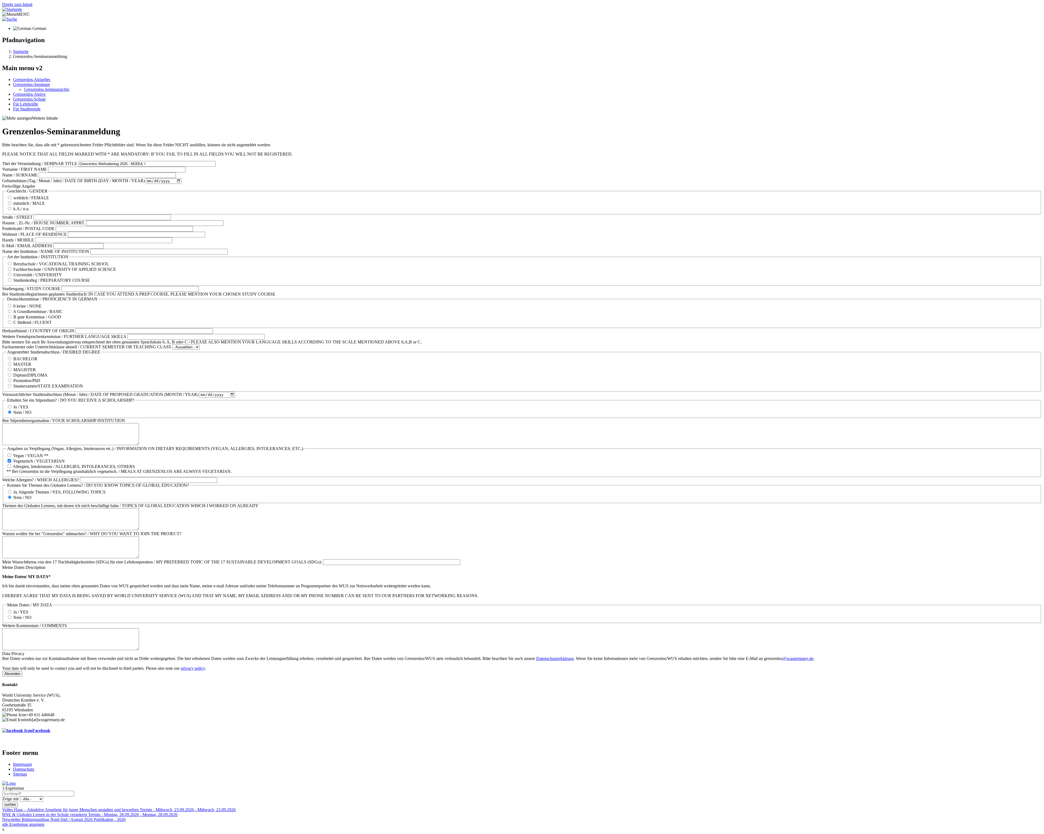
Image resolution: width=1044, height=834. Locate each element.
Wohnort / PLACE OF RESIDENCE (34, 234)
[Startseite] (12, 9)
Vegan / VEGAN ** (30, 455)
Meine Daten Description (23, 567)
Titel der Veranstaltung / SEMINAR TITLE (39, 163)
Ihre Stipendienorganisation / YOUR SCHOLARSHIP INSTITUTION (63, 420)
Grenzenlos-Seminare (31, 84)
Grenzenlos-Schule (29, 99)
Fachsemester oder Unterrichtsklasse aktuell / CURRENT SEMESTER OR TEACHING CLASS (86, 347)
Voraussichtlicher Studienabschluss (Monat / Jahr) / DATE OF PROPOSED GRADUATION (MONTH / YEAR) (100, 394)
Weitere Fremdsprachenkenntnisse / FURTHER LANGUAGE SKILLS (64, 336)
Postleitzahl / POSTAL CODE (28, 228)
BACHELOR (25, 358)
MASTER (22, 364)
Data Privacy (13, 653)
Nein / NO (22, 412)
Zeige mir (10, 798)
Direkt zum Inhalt (17, 4)
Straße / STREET (17, 217)
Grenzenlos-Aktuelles (31, 79)
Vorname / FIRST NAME (24, 169)
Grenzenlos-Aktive (29, 94)
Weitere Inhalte (45, 118)
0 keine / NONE (27, 306)
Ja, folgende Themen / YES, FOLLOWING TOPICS (59, 492)
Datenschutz (23, 769)
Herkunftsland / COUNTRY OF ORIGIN (38, 330)
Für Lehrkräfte (25, 104)
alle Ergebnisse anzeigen (23, 824)
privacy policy (193, 668)
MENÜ (23, 14)
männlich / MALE (29, 203)
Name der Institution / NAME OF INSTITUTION (45, 251)
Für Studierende (27, 109)
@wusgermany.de (797, 658)
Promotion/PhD (26, 380)
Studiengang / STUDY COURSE (31, 288)
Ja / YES (20, 407)
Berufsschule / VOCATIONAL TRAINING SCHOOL (61, 264)
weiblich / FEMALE (31, 198)
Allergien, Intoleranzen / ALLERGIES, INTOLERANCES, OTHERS (74, 466)
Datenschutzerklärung (555, 658)
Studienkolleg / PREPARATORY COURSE (51, 280)
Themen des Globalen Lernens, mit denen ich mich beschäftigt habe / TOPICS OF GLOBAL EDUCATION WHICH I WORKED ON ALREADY (130, 505)
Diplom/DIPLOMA (30, 375)
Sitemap (20, 774)
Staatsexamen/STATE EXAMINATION (48, 386)
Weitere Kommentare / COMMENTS (34, 625)
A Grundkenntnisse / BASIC (38, 311)
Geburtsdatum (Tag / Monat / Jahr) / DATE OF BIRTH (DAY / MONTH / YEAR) (73, 180)
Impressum (22, 764)
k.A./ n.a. (21, 208)
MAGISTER (24, 369)
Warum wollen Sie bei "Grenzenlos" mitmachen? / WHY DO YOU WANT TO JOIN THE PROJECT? (91, 533)
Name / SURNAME (20, 175)
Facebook (41, 730)
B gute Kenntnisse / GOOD (37, 317)
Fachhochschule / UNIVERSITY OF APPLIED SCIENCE (64, 269)
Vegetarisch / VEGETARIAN (39, 461)
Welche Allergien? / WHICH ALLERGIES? (40, 480)
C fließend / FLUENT (32, 322)
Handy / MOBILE (18, 240)
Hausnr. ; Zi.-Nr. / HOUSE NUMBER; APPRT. (43, 223)
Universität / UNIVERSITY (37, 274)
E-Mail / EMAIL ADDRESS (27, 245)
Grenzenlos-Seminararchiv (47, 89)
